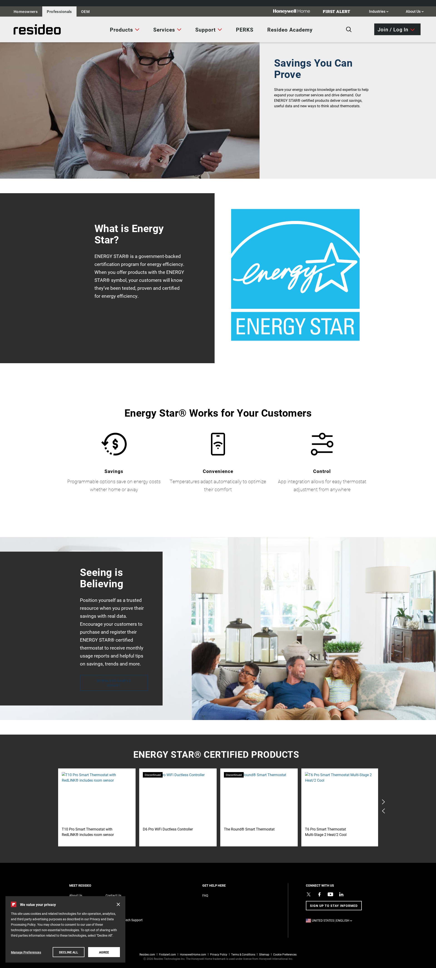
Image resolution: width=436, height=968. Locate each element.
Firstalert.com (167, 954)
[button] (118, 904)
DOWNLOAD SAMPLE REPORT (114, 683)
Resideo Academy (290, 29)
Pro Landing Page (23, 29)
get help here (221, 885)
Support (205, 29)
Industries (379, 11)
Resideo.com (147, 954)
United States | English (333, 920)
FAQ (205, 895)
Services (164, 29)
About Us (415, 11)
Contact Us (113, 895)
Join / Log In (393, 29)
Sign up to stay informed (334, 905)
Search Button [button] (349, 29)
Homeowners (26, 11)
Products (121, 29)
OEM (85, 11)
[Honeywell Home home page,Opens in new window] (295, 11)
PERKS (244, 29)
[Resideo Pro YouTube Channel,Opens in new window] (330, 894)
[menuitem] (124, 29)
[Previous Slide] (383, 811)
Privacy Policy (218, 954)
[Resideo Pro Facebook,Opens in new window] (319, 894)
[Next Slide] (383, 802)
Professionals (59, 11)
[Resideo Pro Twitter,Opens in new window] (308, 894)
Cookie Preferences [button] (285, 954)
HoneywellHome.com (193, 954)
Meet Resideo (88, 885)
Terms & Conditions (243, 954)
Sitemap (264, 954)
